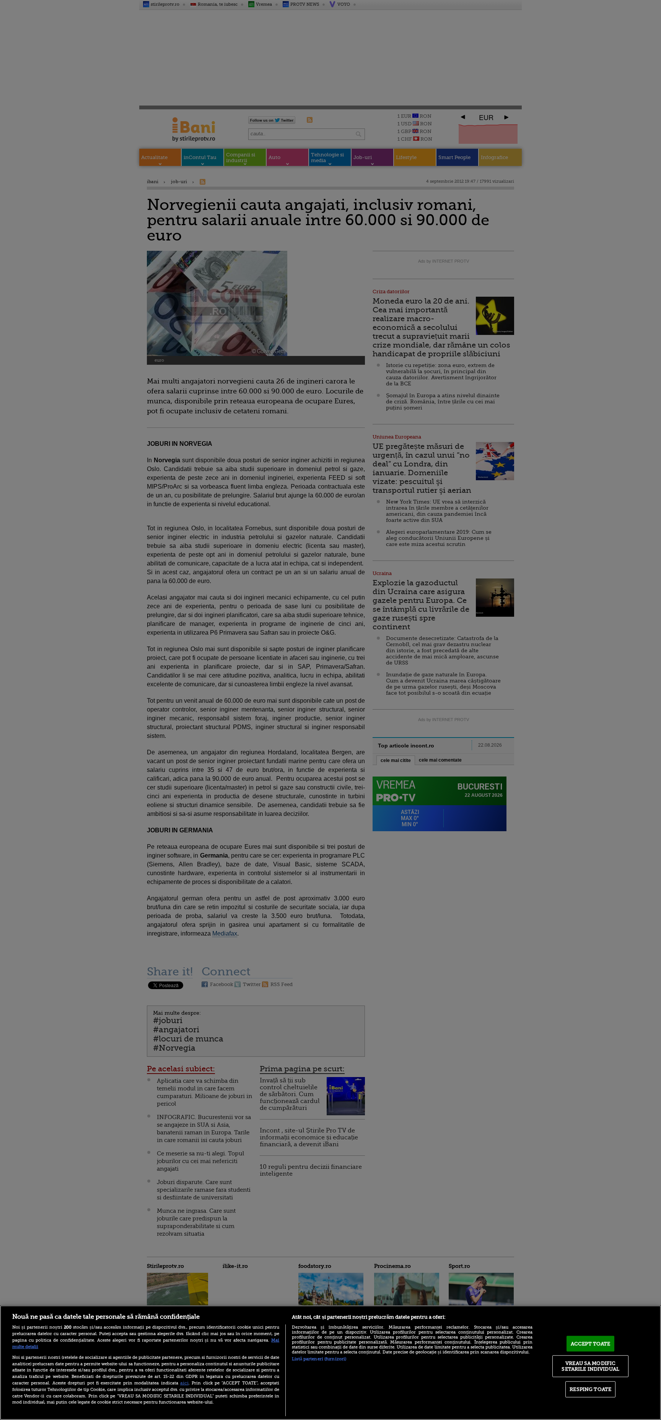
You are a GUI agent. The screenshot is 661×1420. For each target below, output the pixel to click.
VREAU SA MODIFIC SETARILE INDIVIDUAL (590, 1366)
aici (184, 1383)
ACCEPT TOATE (591, 1344)
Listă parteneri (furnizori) (319, 1359)
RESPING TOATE (590, 1389)
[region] (330, 1362)
